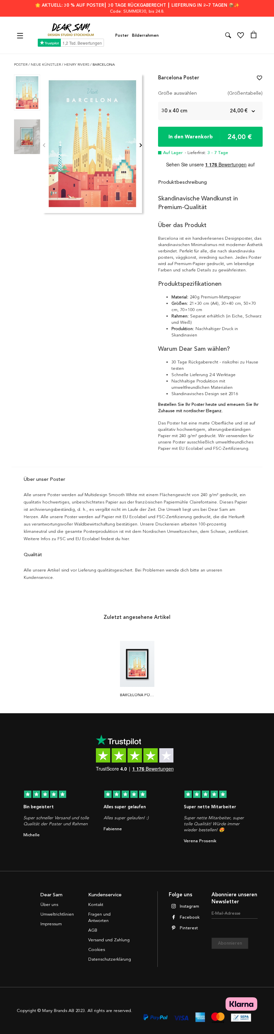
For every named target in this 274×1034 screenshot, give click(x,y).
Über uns (49, 904)
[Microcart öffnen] (253, 35)
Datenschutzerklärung (109, 959)
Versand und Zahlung (109, 940)
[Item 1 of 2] (92, 145)
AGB (92, 930)
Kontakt (95, 904)
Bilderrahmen (145, 35)
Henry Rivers (77, 64)
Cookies (96, 949)
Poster (122, 35)
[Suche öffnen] (228, 35)
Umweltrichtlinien (57, 914)
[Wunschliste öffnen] (240, 35)
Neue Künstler (46, 64)
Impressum (51, 924)
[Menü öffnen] (21, 35)
